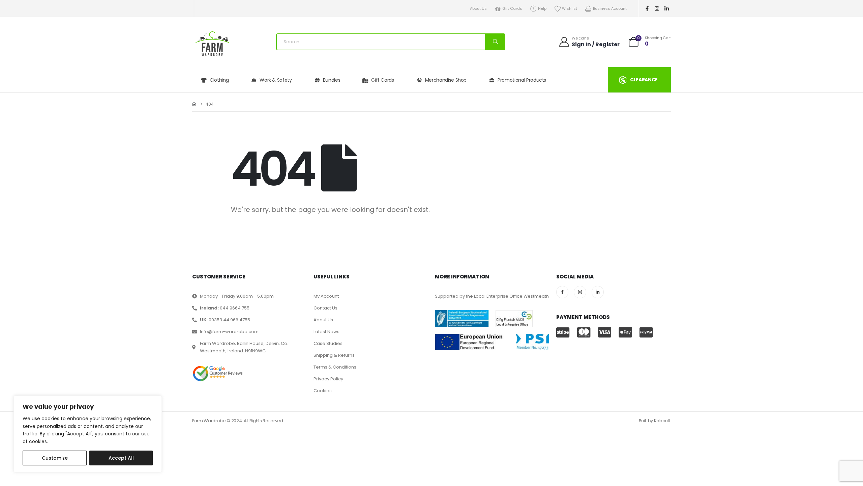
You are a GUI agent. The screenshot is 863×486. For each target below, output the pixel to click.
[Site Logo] (212, 43)
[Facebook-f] (647, 8)
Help (542, 8)
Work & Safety (276, 80)
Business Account (610, 8)
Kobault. (662, 420)
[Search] (495, 42)
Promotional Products (522, 80)
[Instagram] (657, 8)
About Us (478, 8)
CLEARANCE (644, 79)
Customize (55, 458)
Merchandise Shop (446, 80)
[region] (87, 434)
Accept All (121, 458)
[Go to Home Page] (194, 104)
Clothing (219, 80)
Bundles (331, 80)
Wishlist (569, 8)
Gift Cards (512, 8)
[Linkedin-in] (667, 8)
